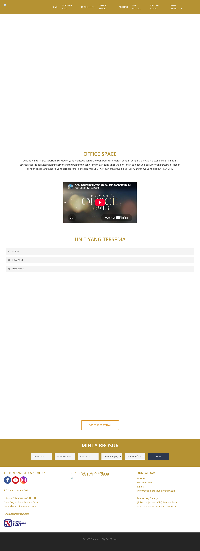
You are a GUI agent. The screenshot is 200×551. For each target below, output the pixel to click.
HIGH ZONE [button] (18, 268)
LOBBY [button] (15, 251)
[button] (100, 425)
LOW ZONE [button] (17, 260)
